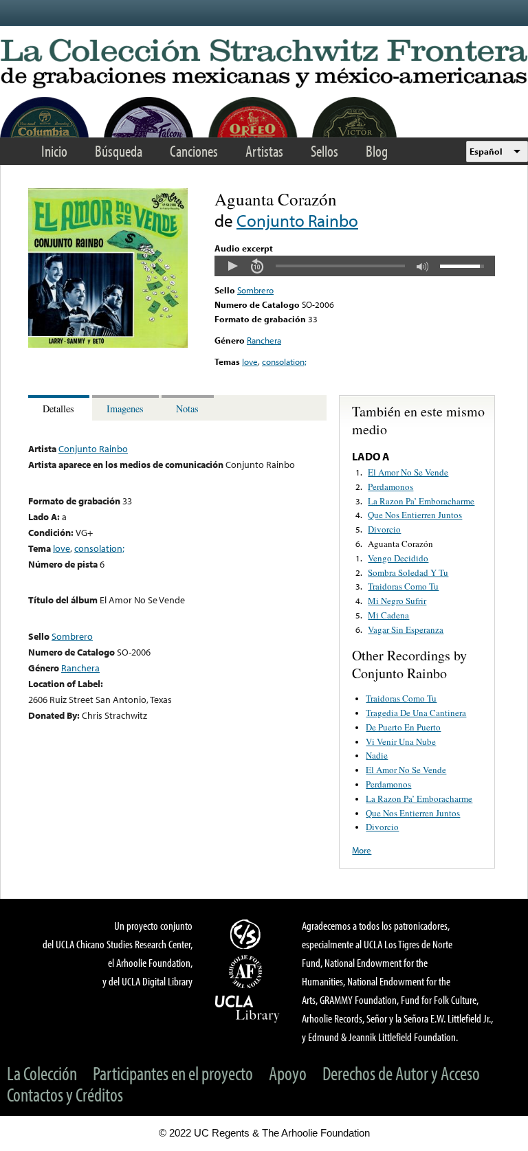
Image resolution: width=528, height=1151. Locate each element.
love (250, 361)
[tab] (60, 408)
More (361, 850)
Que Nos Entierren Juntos (415, 515)
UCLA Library (247, 1008)
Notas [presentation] (187, 408)
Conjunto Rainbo (297, 220)
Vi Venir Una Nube (401, 741)
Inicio (54, 151)
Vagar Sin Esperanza (405, 629)
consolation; (284, 361)
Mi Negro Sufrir (397, 600)
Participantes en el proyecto (173, 1073)
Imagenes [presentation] (125, 408)
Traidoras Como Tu (403, 586)
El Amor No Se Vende (408, 472)
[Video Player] (354, 266)
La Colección (42, 1073)
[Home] (264, 64)
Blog (377, 151)
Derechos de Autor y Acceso (401, 1073)
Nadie (377, 755)
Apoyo (288, 1073)
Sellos (324, 151)
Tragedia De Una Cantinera (416, 712)
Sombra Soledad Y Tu (408, 572)
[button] (232, 265)
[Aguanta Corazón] (108, 344)
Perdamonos (390, 486)
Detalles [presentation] (58, 408)
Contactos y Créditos (65, 1094)
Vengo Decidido (398, 558)
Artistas (264, 151)
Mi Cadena (388, 615)
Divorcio (384, 529)
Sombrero (255, 289)
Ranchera (264, 340)
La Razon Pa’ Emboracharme (421, 501)
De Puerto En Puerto (403, 727)
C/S (247, 934)
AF (247, 972)
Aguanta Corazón (400, 543)
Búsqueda (118, 151)
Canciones (194, 151)
